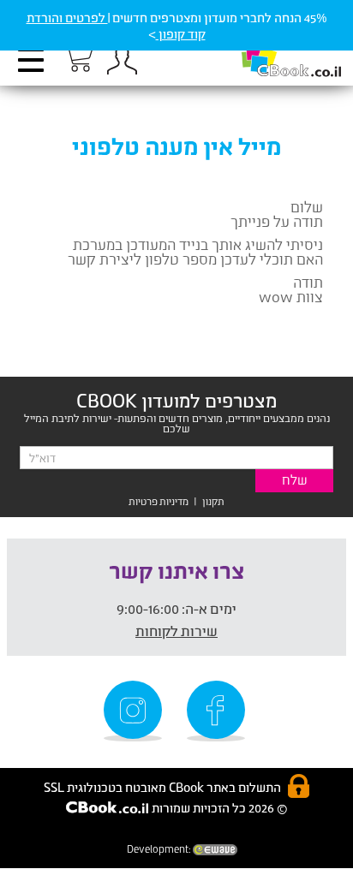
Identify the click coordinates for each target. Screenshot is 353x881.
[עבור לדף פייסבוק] (218, 711)
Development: (160, 848)
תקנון (213, 501)
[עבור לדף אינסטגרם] (135, 711)
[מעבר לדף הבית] (273, 51)
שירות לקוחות (176, 631)
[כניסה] (121, 60)
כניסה (121, 60)
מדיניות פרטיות (158, 501)
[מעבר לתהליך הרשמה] (77, 57)
